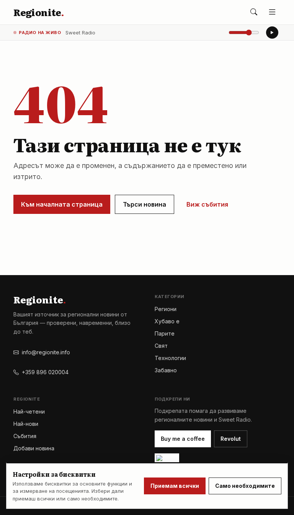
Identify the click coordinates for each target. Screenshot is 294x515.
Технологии (170, 358)
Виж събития (207, 204)
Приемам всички (174, 485)
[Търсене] (253, 12)
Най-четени (29, 411)
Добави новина (33, 448)
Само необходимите (245, 485)
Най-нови (25, 423)
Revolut (230, 438)
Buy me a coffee (183, 438)
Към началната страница (62, 204)
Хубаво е (167, 321)
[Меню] (272, 12)
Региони (165, 309)
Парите (165, 333)
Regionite (38, 12)
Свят (161, 345)
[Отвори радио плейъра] (272, 32)
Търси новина (144, 204)
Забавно (166, 370)
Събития (24, 436)
